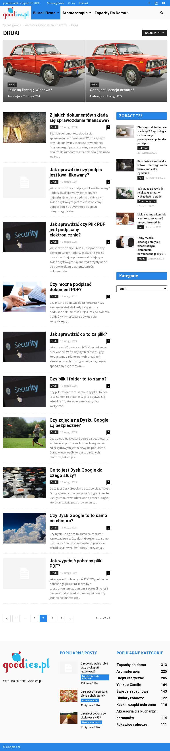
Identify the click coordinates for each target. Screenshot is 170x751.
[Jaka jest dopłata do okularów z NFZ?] (68, 718)
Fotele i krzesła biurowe (90, 677)
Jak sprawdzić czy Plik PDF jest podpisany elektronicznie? (77, 230)
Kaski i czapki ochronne (136, 705)
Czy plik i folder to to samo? (78, 379)
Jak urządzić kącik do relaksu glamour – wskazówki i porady (150, 192)
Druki (12, 84)
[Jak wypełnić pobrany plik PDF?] (24, 573)
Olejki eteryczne (130, 678)
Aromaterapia (75, 12)
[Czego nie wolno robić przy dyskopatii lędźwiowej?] (68, 668)
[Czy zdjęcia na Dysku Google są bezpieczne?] (24, 432)
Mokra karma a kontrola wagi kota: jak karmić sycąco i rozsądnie (151, 218)
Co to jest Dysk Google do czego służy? (76, 472)
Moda (142, 258)
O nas (71, 3)
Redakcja (14, 96)
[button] (161, 13)
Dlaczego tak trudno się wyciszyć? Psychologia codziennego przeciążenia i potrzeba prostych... (151, 135)
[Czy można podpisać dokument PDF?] (24, 297)
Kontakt (83, 3)
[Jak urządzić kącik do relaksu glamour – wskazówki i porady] (125, 193)
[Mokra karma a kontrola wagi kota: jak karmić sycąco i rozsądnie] (125, 219)
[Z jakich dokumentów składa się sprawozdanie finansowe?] (24, 127)
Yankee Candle (128, 685)
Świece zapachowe (132, 691)
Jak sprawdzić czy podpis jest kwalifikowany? (76, 172)
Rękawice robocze (131, 724)
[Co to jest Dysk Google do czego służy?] (24, 482)
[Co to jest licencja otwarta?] (126, 65)
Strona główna (55, 3)
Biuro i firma (44, 12)
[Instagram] (156, 3)
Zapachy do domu (110, 12)
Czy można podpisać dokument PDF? (70, 287)
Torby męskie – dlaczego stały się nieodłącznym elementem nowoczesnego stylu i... (151, 245)
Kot (141, 177)
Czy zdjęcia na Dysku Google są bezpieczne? (79, 422)
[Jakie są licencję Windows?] (44, 65)
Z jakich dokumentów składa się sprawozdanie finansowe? (80, 117)
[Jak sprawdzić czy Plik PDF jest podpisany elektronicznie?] (24, 237)
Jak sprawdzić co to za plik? (78, 334)
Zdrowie (143, 148)
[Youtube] (163, 3)
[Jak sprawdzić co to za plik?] (24, 347)
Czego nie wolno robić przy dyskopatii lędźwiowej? (94, 667)
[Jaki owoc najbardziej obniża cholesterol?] (68, 696)
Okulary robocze (91, 722)
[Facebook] (149, 3)
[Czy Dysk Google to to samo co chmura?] (24, 528)
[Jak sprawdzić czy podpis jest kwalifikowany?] (24, 182)
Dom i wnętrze (147, 201)
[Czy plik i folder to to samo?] (24, 391)
